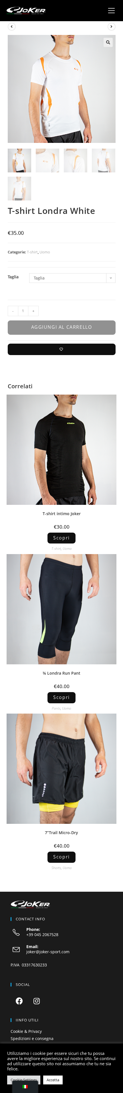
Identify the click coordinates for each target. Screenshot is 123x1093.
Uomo (44, 252)
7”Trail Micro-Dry (61, 832)
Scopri (61, 538)
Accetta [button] (53, 1079)
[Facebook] (19, 1001)
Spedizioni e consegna (32, 1038)
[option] (62, 450)
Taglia (13, 276)
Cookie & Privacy (26, 1031)
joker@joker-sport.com (48, 951)
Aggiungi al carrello (61, 327)
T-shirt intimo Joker (62, 513)
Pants (56, 708)
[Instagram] (37, 1001)
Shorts (56, 867)
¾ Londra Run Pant (61, 673)
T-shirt (32, 252)
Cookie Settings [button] (24, 1079)
